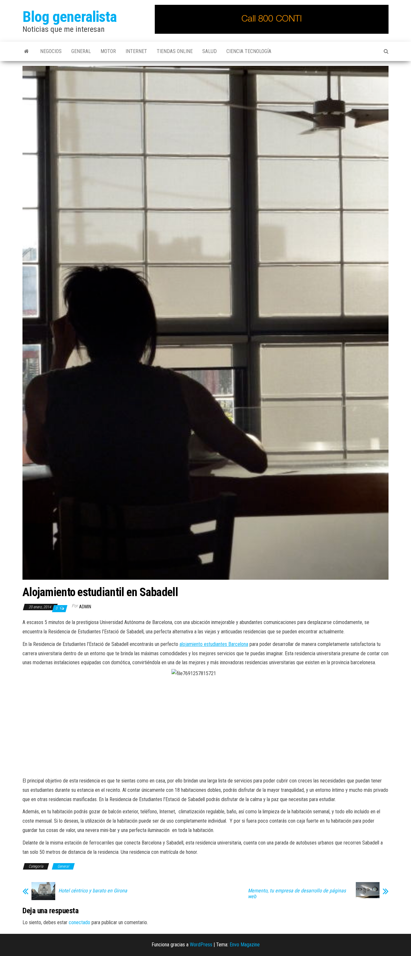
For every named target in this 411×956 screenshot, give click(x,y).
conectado (79, 922)
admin (85, 606)
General (81, 51)
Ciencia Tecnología (248, 51)
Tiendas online (175, 51)
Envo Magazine (245, 945)
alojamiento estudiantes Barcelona (213, 644)
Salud (209, 51)
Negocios (51, 51)
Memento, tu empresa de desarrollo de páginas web (297, 893)
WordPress (201, 945)
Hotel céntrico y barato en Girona (92, 891)
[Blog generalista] (26, 51)
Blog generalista (69, 16)
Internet (136, 51)
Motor (108, 51)
